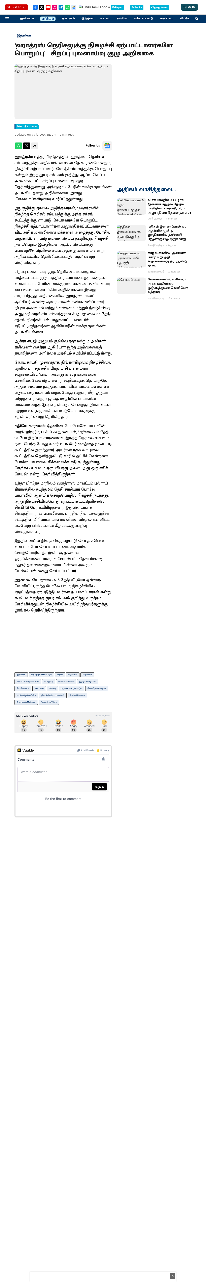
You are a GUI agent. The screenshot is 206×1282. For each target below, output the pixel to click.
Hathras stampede (66, 681)
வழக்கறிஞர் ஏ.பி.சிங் (26, 695)
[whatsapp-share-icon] (18, 148)
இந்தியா (87, 19)
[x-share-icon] (26, 148)
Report (60, 674)
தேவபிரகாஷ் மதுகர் (97, 688)
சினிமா (122, 19)
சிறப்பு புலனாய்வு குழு (41, 674)
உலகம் (105, 19)
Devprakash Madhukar (26, 702)
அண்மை (27, 19)
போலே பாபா (23, 688)
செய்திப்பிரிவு (27, 126)
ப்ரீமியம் (48, 19)
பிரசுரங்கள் (159, 7)
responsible (87, 674)
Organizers (72, 674)
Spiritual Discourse (77, 695)
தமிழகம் (68, 19)
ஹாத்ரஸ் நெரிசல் (87, 681)
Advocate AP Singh (49, 702)
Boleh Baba (39, 688)
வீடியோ (186, 19)
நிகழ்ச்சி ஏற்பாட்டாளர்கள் (52, 695)
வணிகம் (166, 19)
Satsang (52, 688)
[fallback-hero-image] (131, 206)
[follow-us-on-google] (107, 146)
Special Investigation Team (28, 681)
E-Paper (117, 7)
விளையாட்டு (143, 19)
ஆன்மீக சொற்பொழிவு (71, 688)
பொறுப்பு (48, 681)
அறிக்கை (21, 674)
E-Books (137, 7)
